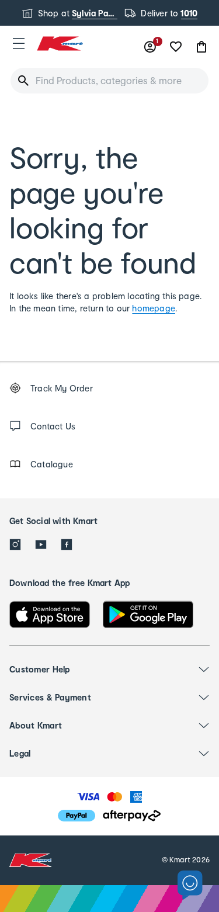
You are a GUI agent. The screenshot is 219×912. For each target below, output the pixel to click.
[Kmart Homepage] (59, 43)
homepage (153, 308)
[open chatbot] (190, 885)
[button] (19, 43)
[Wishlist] (175, 46)
